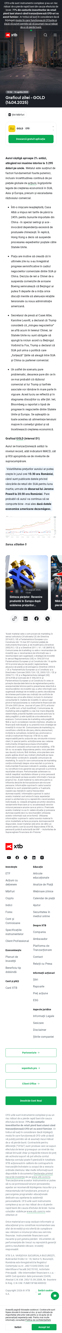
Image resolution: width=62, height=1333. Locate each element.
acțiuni (32, 183)
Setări (17, 1327)
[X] (47, 618)
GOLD (19, 438)
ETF (8, 873)
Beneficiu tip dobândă (13, 970)
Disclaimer (39, 1029)
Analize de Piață (43, 884)
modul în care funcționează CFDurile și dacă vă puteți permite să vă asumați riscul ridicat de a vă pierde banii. (31, 24)
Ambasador (40, 939)
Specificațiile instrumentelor (14, 932)
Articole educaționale (41, 875)
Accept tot (44, 1327)
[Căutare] (45, 35)
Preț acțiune (40, 993)
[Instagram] (42, 857)
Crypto (10, 898)
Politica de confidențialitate (38, 1320)
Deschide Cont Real (31, 1100)
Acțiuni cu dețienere (12, 882)
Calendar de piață (44, 898)
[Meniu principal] (55, 35)
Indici (9, 905)
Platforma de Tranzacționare (42, 948)
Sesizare (38, 1023)
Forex (9, 912)
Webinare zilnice (43, 891)
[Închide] (31, 30)
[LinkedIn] (25, 618)
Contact (38, 956)
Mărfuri (10, 891)
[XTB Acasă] (10, 35)
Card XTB (11, 987)
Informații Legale (43, 1016)
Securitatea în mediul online (41, 914)
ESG (35, 1000)
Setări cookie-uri (46, 1292)
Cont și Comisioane (13, 921)
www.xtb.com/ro (41, 1177)
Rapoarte (38, 986)
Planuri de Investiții (12, 959)
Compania (39, 932)
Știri (35, 979)
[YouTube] (9, 857)
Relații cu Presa (42, 963)
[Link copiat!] (14, 618)
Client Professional (17, 941)
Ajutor (36, 905)
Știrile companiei (43, 1036)
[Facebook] (36, 618)
